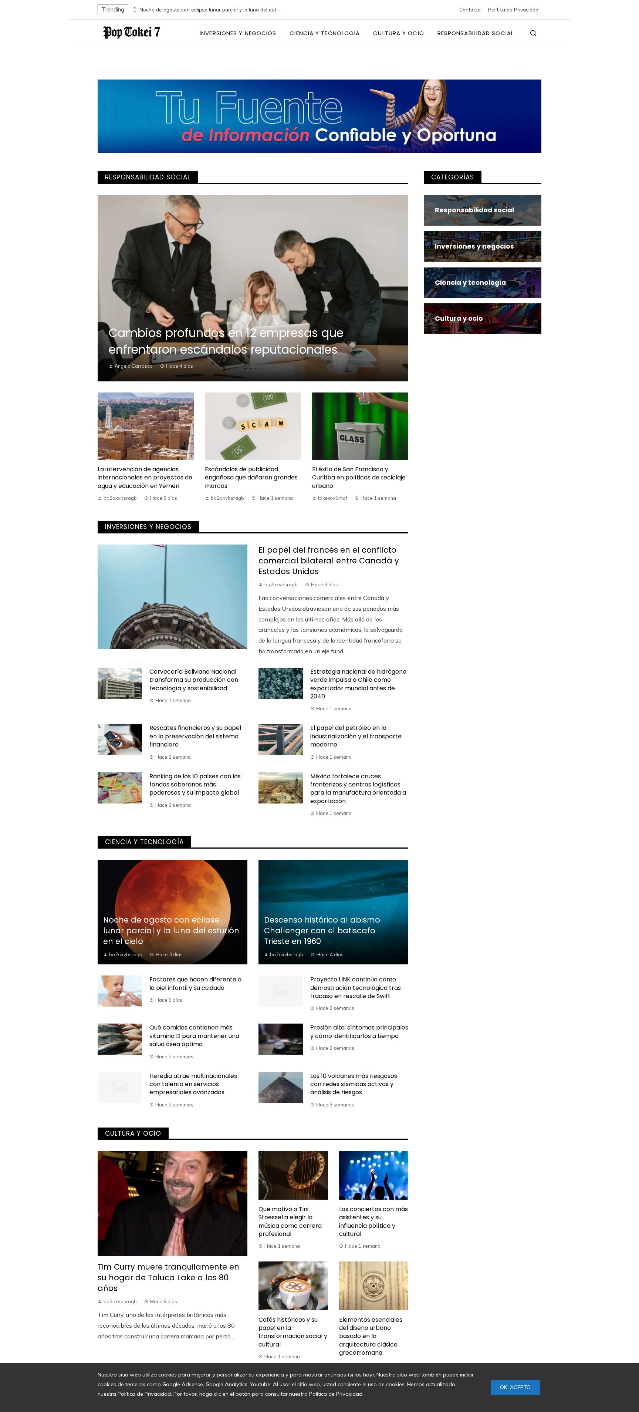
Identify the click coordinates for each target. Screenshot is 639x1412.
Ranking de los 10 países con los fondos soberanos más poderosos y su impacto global (195, 784)
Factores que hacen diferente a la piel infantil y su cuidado (195, 983)
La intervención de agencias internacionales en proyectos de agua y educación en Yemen (145, 477)
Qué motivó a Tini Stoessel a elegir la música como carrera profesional (290, 1221)
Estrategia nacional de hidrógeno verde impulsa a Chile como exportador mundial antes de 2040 (358, 684)
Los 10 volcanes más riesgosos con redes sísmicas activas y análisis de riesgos (353, 1084)
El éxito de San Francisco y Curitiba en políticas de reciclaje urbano (359, 477)
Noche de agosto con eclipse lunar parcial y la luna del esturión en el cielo (209, 10)
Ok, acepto (515, 1387)
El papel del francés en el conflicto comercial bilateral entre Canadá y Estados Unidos (328, 561)
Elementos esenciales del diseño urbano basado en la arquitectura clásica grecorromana (370, 1336)
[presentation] (134, 8)
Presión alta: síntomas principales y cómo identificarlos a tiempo (359, 1031)
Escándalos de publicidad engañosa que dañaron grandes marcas (251, 477)
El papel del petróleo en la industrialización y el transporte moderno (356, 736)
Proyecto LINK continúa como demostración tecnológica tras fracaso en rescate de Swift (355, 987)
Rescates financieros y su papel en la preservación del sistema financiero (195, 736)
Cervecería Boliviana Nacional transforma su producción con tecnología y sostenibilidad (193, 679)
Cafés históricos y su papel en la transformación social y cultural (292, 1332)
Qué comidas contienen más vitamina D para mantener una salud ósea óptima (194, 1035)
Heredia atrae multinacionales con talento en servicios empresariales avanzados (193, 1084)
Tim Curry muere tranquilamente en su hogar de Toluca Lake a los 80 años (168, 1277)
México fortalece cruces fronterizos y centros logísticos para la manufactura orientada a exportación (358, 788)
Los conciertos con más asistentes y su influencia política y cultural (373, 1221)
